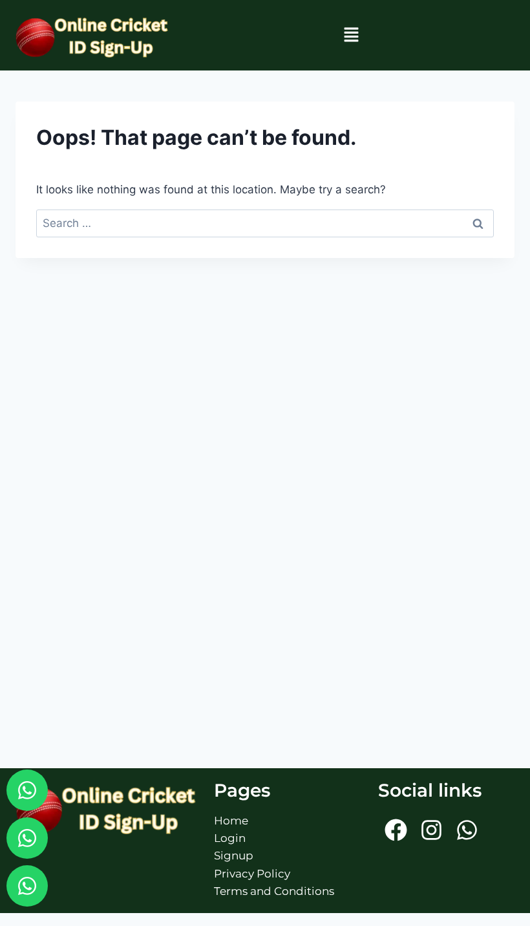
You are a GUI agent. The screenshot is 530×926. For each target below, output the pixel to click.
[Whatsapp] (27, 790)
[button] (351, 35)
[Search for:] (265, 223)
